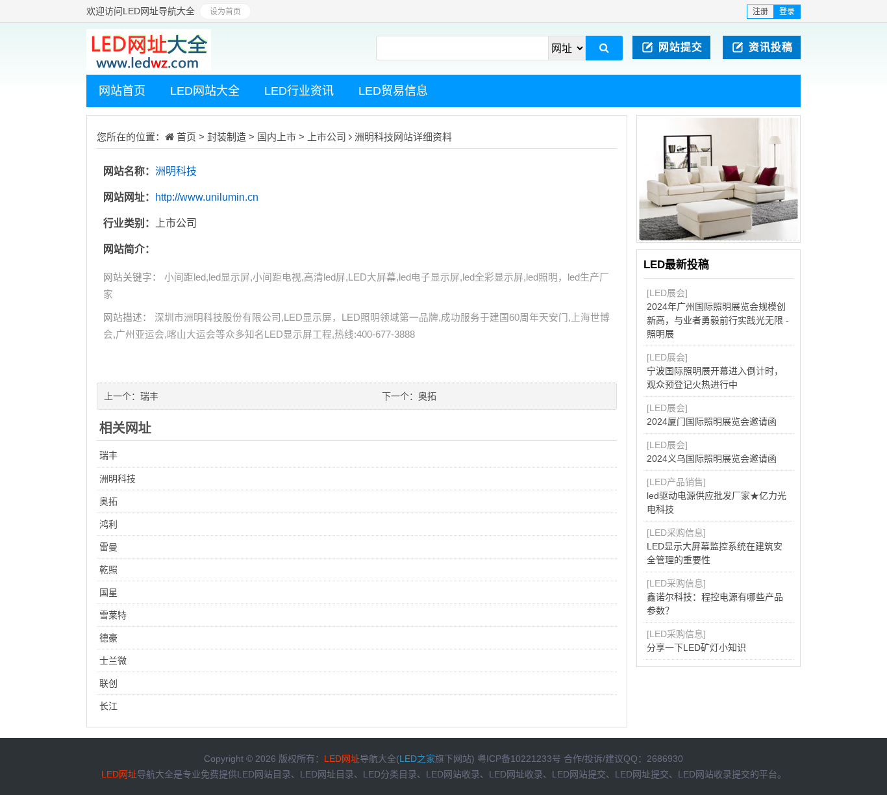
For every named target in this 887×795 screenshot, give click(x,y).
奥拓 (427, 396)
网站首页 (122, 90)
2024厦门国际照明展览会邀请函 (712, 421)
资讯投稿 (771, 47)
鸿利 (108, 524)
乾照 (108, 569)
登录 (787, 11)
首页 (186, 136)
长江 (108, 706)
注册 (760, 11)
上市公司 (326, 136)
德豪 (108, 638)
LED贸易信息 (393, 90)
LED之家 (417, 758)
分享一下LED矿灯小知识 (696, 647)
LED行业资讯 (299, 90)
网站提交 (680, 47)
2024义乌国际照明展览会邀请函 (712, 458)
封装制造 (226, 136)
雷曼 (108, 547)
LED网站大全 (205, 90)
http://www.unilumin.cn (206, 197)
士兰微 (113, 660)
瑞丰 (149, 396)
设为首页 (225, 11)
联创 (108, 683)
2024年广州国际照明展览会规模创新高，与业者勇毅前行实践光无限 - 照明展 (718, 320)
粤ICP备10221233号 (519, 758)
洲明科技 (374, 136)
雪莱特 (113, 615)
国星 (108, 592)
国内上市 (276, 136)
